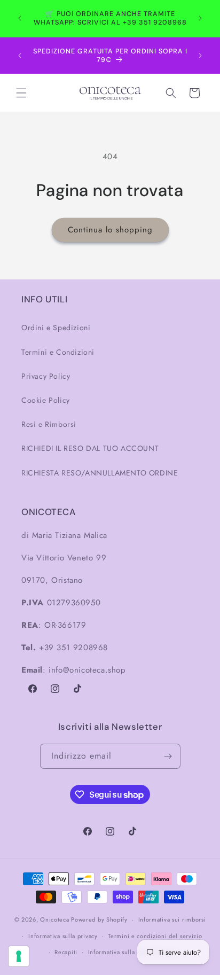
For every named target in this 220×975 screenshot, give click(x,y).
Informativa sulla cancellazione (132, 952)
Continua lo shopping (110, 230)
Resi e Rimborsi (48, 424)
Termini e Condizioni (58, 352)
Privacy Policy (45, 376)
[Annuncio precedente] (20, 18)
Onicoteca (54, 919)
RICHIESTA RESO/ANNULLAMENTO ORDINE (99, 472)
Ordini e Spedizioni (55, 327)
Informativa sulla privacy (63, 936)
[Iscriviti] (168, 756)
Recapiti (65, 952)
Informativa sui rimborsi (172, 919)
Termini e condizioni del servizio (155, 936)
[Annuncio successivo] (200, 18)
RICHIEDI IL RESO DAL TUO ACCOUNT (90, 448)
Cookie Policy (45, 400)
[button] (21, 93)
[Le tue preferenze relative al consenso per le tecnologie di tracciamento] (19, 956)
